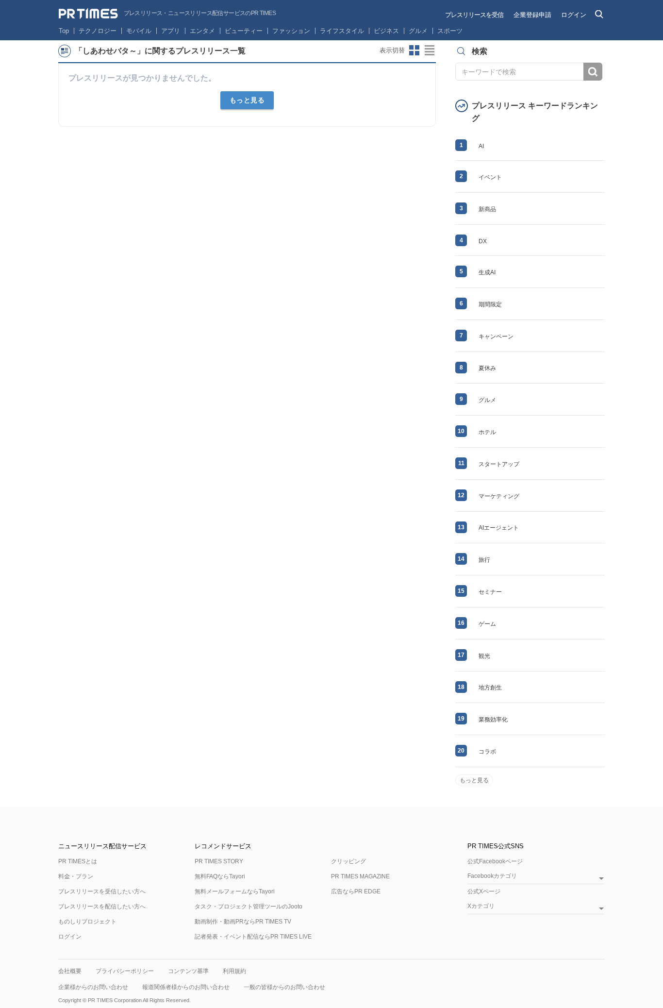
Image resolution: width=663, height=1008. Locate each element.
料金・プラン (75, 876)
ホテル (487, 432)
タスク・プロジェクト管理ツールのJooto (248, 906)
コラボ (487, 751)
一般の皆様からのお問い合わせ (284, 987)
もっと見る (247, 100)
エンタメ (202, 31)
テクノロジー (97, 31)
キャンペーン (496, 336)
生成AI (487, 272)
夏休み (487, 368)
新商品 (487, 209)
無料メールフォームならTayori (235, 891)
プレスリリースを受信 (474, 14)
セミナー (490, 591)
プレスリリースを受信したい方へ (102, 891)
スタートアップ (499, 464)
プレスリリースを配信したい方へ (102, 906)
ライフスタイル (342, 31)
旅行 (484, 559)
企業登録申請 (532, 14)
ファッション (291, 31)
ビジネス (386, 31)
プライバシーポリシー (125, 971)
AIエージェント (499, 527)
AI (481, 146)
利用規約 (234, 971)
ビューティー (244, 31)
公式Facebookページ (495, 861)
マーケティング (499, 496)
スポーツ (450, 31)
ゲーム (487, 624)
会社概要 (70, 971)
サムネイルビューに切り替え (414, 50)
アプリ (170, 31)
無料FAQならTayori (220, 876)
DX (483, 241)
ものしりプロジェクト (87, 921)
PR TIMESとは (77, 861)
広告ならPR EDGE (356, 891)
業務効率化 (493, 719)
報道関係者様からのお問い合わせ (186, 987)
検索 (592, 72)
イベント (490, 177)
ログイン (573, 14)
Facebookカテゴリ (492, 876)
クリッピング (348, 861)
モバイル (138, 31)
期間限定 (490, 304)
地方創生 (490, 687)
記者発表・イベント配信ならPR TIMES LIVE (253, 936)
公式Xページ (483, 891)
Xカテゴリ (481, 906)
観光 (484, 656)
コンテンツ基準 (188, 971)
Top (64, 31)
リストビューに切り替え (430, 50)
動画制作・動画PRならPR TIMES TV (243, 921)
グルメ (418, 31)
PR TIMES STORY (219, 861)
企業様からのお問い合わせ (93, 987)
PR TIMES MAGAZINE (360, 876)
